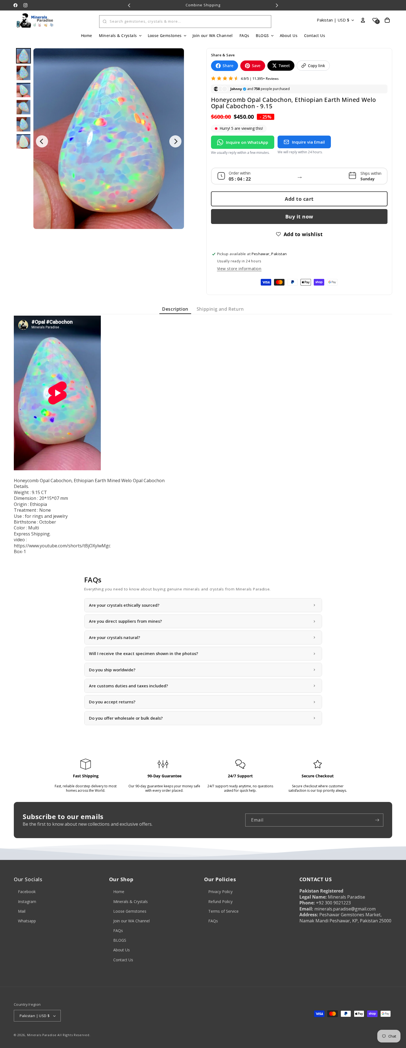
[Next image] (175, 141)
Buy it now (299, 216)
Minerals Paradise (42, 1035)
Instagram (27, 901)
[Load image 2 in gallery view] (23, 72)
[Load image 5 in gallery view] (23, 124)
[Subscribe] (377, 820)
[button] (120, 35)
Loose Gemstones (129, 911)
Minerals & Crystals (130, 901)
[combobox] (185, 21)
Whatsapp (27, 920)
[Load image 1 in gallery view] (23, 55)
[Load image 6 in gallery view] (23, 141)
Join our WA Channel (131, 920)
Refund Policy (220, 901)
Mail (21, 911)
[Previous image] (42, 141)
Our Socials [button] (28, 879)
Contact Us (123, 959)
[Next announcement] (277, 5)
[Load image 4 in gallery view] (23, 107)
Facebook (27, 891)
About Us (121, 950)
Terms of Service (223, 911)
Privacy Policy (220, 891)
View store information (239, 268)
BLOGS (119, 940)
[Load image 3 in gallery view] (23, 90)
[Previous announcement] (129, 5)
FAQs (118, 930)
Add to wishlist (303, 234)
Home (118, 891)
